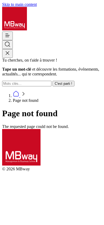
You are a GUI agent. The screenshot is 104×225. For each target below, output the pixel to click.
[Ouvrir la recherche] (7, 44)
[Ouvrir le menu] (7, 35)
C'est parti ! (63, 84)
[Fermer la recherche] (7, 53)
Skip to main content (19, 4)
